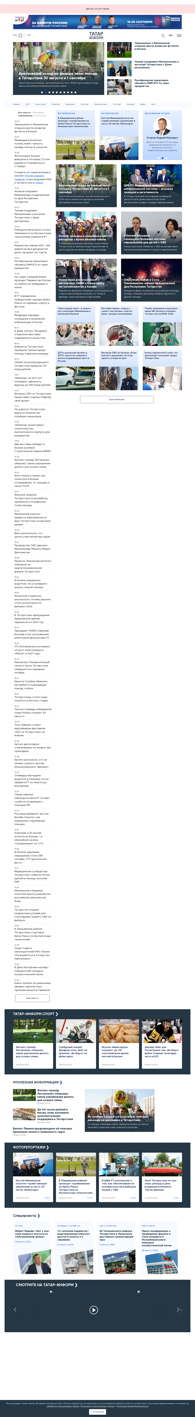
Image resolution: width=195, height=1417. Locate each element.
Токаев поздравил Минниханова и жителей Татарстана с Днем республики (156, 64)
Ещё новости (32, 998)
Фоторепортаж (66, 113)
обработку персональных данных (63, 1406)
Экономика (70, 104)
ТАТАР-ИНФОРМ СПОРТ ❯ (35, 1014)
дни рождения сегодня (157, 113)
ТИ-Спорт (117, 104)
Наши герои (40, 104)
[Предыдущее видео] (15, 1309)
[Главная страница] (96, 35)
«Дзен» (39, 182)
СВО (27, 104)
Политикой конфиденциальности (132, 1406)
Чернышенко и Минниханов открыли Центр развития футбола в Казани (156, 46)
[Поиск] (163, 35)
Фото (153, 104)
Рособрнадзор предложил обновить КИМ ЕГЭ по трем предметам (151, 83)
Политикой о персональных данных (97, 1406)
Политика (84, 104)
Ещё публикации (116, 400)
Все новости (24, 113)
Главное (16, 104)
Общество (56, 104)
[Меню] (179, 35)
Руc (15, 35)
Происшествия (100, 104)
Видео (142, 104)
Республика (38, 113)
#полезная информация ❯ (37, 1082)
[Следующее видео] (178, 1309)
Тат (29, 35)
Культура (130, 104)
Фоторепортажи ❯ (31, 1147)
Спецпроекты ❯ (26, 1216)
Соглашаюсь (97, 1412)
